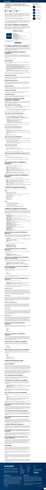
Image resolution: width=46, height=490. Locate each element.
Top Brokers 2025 (37, 1)
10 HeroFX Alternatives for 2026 (38, 13)
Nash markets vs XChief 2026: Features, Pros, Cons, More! (38, 19)
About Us (21, 467)
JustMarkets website (12, 106)
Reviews (19, 1)
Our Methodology (22, 470)
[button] (42, 1)
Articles (25, 1)
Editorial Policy (22, 471)
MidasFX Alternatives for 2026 (39, 10)
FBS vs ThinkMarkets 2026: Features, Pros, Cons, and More (38, 7)
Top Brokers (28, 467)
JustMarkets (10, 365)
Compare (22, 1)
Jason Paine (8, 11)
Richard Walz (18, 11)
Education (28, 471)
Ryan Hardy (12, 11)
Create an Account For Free (18, 42)
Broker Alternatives (38, 9)
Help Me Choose (32, 1)
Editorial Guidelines (22, 469)
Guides (16, 1)
